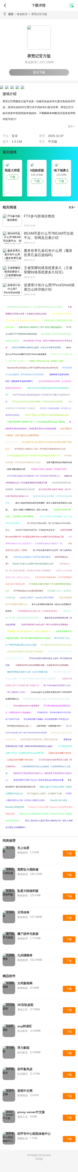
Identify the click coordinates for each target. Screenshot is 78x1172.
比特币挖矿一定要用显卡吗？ (49, 726)
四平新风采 (24, 1069)
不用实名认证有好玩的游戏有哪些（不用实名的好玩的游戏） (37, 401)
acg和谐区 (24, 1026)
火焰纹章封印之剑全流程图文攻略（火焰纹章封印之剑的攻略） (42, 665)
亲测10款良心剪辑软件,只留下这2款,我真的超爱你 (40, 327)
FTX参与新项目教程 (39, 216)
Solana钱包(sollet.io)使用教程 (26, 706)
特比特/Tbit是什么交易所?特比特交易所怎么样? (33, 564)
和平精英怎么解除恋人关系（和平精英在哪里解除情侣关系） (41, 449)
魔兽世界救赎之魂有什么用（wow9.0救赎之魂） (28, 672)
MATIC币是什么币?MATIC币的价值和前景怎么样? (47, 415)
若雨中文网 (24, 1090)
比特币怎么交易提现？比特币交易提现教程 (31, 557)
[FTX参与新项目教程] (12, 220)
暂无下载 (39, 72)
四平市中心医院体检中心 (34, 1133)
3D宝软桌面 (25, 1005)
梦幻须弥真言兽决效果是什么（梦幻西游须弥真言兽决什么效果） (35, 307)
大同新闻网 (24, 983)
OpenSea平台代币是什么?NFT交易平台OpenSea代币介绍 (32, 368)
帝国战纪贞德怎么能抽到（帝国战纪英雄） (49, 469)
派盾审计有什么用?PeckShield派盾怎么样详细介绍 (49, 287)
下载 (12, 177)
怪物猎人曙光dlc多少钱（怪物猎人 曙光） (47, 361)
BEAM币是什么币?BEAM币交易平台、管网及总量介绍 (48, 236)
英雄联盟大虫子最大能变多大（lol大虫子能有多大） (29, 631)
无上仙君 (23, 848)
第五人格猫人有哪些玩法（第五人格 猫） (31, 510)
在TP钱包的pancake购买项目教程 (28, 591)
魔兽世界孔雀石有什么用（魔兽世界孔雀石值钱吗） (48, 253)
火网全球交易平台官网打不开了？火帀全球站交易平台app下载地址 (36, 422)
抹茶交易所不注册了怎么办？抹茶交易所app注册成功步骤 (38, 780)
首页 (10, 14)
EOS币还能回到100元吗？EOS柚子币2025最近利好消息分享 (33, 456)
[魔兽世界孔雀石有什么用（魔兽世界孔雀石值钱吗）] (12, 255)
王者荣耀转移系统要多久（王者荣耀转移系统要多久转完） (48, 270)
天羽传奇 (23, 912)
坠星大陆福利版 (28, 891)
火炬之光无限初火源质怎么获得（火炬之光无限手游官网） (36, 347)
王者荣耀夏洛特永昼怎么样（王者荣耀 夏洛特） (38, 611)
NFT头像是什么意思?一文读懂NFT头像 (44, 793)
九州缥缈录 (24, 955)
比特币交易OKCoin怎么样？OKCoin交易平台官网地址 (44, 624)
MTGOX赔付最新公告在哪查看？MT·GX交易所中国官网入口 (33, 476)
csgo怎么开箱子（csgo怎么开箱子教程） (37, 597)
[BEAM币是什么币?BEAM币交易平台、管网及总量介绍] (12, 237)
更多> (72, 207)
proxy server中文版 (31, 1112)
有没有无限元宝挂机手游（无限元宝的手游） (39, 739)
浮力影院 (23, 1047)
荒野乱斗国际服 (28, 869)
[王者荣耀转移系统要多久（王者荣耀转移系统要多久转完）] (12, 272)
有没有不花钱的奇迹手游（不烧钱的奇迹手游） (35, 530)
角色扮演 (22, 14)
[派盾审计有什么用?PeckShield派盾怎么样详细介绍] (12, 289)
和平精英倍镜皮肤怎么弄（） (19, 726)
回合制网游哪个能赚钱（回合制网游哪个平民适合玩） (47, 719)
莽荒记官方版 (38, 14)
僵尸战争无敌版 (28, 933)
